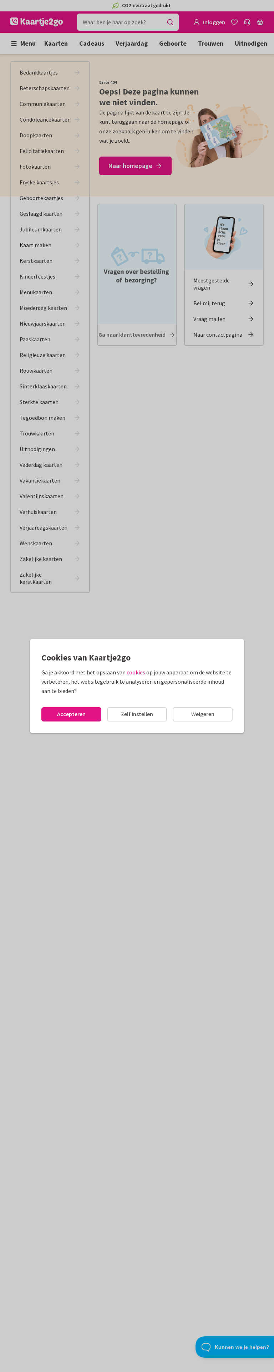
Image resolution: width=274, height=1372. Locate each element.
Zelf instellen (137, 714)
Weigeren (202, 714)
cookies (136, 672)
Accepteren (71, 714)
